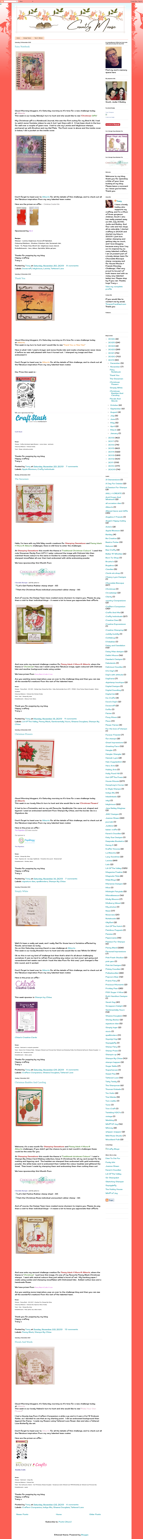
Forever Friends (113, 735)
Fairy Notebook (22, 46)
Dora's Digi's (111, 702)
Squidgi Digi (111, 1039)
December (115, 363)
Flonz (108, 721)
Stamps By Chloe (57, 881)
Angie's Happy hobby (116, 521)
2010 (111, 466)
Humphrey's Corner (115, 785)
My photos (111, 907)
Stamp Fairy (111, 1047)
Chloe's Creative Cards (26, 1037)
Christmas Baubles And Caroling (30, 1082)
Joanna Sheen (112, 818)
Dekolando (111, 663)
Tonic (108, 1105)
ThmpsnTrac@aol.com (116, 304)
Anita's (109, 527)
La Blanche (111, 853)
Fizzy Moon (111, 717)
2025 (111, 342)
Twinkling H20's (113, 1112)
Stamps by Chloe (43, 997)
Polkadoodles (112, 973)
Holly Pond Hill (113, 773)
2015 (111, 448)
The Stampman (113, 1085)
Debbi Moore (112, 655)
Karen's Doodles (113, 833)
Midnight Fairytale (114, 891)
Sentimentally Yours (60, 721)
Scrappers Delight (114, 1006)
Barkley (109, 534)
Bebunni (109, 546)
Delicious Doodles (114, 667)
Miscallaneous (112, 895)
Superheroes (112, 1070)
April (112, 426)
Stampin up (111, 1054)
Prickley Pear (112, 988)
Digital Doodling (113, 690)
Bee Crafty (111, 550)
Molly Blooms (112, 899)
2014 (111, 452)
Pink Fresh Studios (115, 957)
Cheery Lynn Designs (116, 577)
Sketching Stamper (115, 1181)
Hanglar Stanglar (113, 754)
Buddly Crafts (20, 1470)
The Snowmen (22, 479)
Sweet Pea (110, 1074)
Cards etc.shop (113, 573)
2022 (111, 349)
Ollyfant (109, 922)
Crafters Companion (32, 1072)
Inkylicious (37, 268)
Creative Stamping (114, 630)
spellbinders (42, 881)
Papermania (111, 938)
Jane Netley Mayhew (115, 808)
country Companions (116, 600)
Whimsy (109, 1128)
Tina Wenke (111, 1097)
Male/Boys (111, 880)
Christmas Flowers (23, 734)
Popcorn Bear (112, 977)
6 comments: (72, 1070)
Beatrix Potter (112, 542)
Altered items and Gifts (117, 511)
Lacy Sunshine (113, 857)
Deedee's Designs (114, 659)
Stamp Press (112, 1051)
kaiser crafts (111, 829)
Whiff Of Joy (112, 1124)
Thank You (20, 278)
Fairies (109, 713)
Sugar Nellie (111, 1066)
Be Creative (111, 538)
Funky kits (110, 1162)
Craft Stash (18, 432)
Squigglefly (111, 1043)
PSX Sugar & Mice (114, 992)
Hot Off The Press (114, 777)
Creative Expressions (116, 624)
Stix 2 (31, 231)
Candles (109, 569)
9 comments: (70, 719)
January (114, 433)
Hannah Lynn (112, 758)
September (116, 409)
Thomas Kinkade (113, 1089)
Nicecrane (110, 915)
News (108, 911)
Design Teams (27, 38)
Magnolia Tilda (112, 876)
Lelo (108, 864)
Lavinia (46, 268)
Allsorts (46, 197)
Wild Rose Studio (114, 1136)
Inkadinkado (111, 796)
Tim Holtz (110, 1093)
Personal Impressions (116, 951)
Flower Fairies (112, 725)
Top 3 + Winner (39, 38)
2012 (111, 459)
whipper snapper (113, 1132)
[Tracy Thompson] (106, 114)
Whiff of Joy (112, 1193)
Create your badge (110, 117)
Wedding (110, 1120)
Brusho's (110, 561)
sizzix (108, 1031)
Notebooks (111, 918)
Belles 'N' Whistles (114, 554)
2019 (111, 360)
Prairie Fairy (111, 981)
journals (109, 822)
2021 (111, 353)
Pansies (109, 934)
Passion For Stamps (115, 942)
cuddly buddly (112, 634)
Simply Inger (112, 1027)
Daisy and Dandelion (115, 645)
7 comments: (72, 466)
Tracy (119, 201)
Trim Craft (110, 1108)
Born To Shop (112, 558)
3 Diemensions (113, 480)
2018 (111, 438)
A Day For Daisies (114, 483)
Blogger (84, 1535)
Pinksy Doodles (113, 969)
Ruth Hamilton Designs (116, 996)
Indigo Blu (47, 1507)
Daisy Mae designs (115, 651)
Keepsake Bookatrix (115, 841)
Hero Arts (110, 766)
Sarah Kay (110, 1002)
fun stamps (111, 738)
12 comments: (72, 1329)
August (114, 412)
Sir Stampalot (112, 1178)
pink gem (110, 961)
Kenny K (109, 845)
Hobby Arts (111, 769)
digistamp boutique (115, 682)
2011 (111, 462)
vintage (109, 1116)
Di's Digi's (110, 671)
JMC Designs (112, 814)
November (115, 367)
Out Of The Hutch (114, 926)
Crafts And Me (113, 612)
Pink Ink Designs (113, 965)
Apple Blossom (29, 469)
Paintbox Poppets (114, 930)
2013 (111, 455)
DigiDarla (110, 678)
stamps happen (113, 1062)
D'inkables (110, 642)
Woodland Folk (113, 1139)
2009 (112, 469)
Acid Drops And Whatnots (113, 498)
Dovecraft (27, 268)
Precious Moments (115, 984)
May (112, 423)
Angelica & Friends (114, 517)
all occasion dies (113, 503)
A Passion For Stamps (116, 487)
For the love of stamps (116, 729)
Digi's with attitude (114, 675)
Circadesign (111, 593)
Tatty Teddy (111, 1081)
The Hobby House (114, 1189)
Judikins (109, 826)
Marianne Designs (114, 884)
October (114, 405)
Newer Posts (22, 1514)
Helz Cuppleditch (114, 762)
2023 (111, 346)
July (112, 416)
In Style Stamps (113, 789)
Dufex (108, 709)
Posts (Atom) (65, 1522)
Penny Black (44, 721)
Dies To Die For (113, 1158)
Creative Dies (112, 620)
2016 (111, 445)
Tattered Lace (57, 268)
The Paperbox (20, 830)
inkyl (108, 800)
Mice (108, 887)
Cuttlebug (110, 638)
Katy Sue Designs (114, 837)
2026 (111, 339)
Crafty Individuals (45, 469)
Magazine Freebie (114, 872)
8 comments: (72, 266)
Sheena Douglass (79, 721)
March (113, 430)
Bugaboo (110, 565)
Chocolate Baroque (21, 582)
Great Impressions (114, 742)
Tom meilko (111, 1101)
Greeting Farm (112, 746)
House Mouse (112, 781)
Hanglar (109, 750)
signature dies (28, 881)
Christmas (110, 589)
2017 (111, 441)
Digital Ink (110, 694)
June (112, 419)
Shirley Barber (112, 1020)
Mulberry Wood (113, 903)
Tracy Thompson (110, 112)
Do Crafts (110, 698)
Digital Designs (113, 686)
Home (18, 38)
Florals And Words (23, 1342)
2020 (112, 356)
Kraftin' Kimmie (113, 849)
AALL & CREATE (114, 493)
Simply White (21, 891)
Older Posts (95, 1514)
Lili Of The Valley (30, 721)
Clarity (109, 597)
